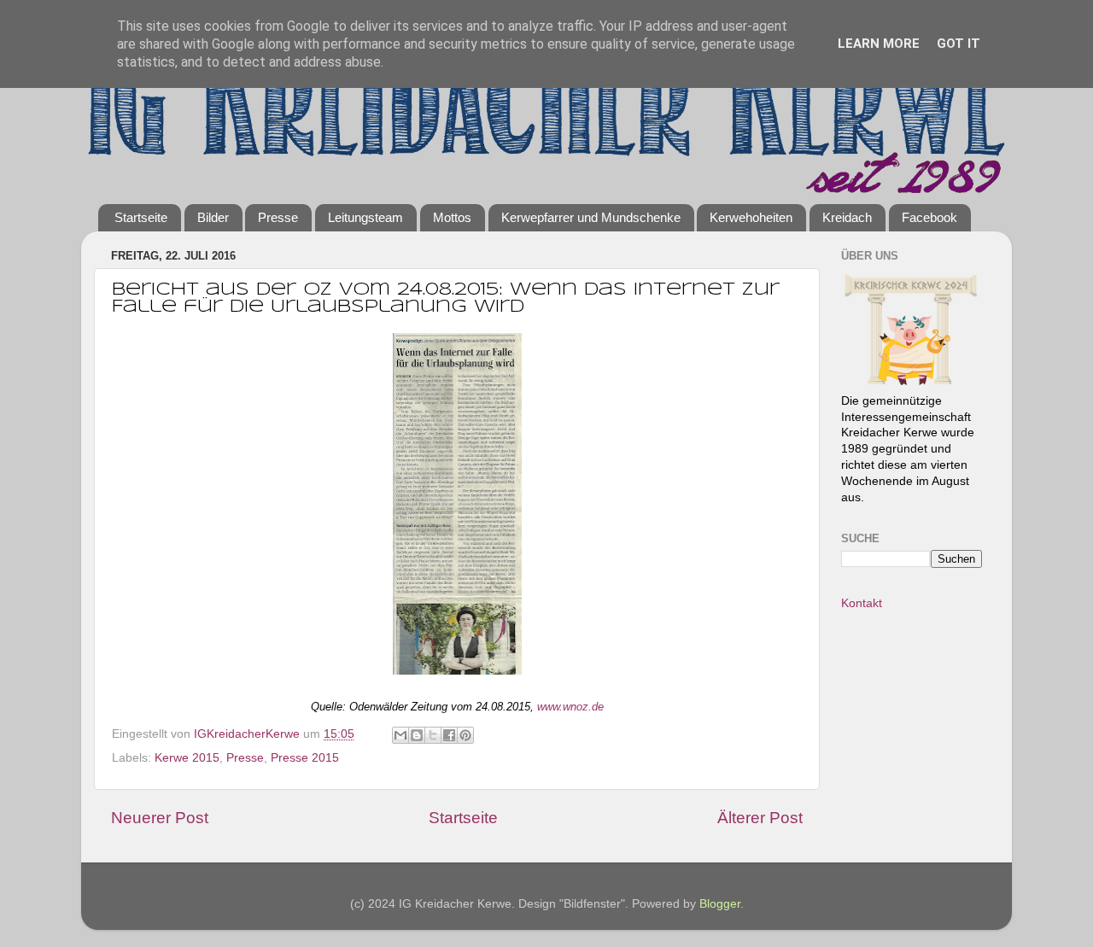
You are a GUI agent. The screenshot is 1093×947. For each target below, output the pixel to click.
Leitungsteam (365, 217)
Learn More (879, 43)
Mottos (452, 217)
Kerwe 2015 (187, 757)
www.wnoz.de (570, 706)
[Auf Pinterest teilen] (465, 735)
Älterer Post (760, 818)
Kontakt (861, 603)
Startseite (140, 217)
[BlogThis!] (416, 735)
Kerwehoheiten (751, 217)
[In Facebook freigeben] (449, 735)
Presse (278, 217)
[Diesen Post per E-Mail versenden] (400, 735)
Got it (958, 43)
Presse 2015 (305, 757)
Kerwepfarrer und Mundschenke (591, 217)
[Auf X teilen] (432, 735)
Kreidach (847, 217)
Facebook (929, 217)
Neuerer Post (159, 818)
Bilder (213, 217)
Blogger (719, 903)
